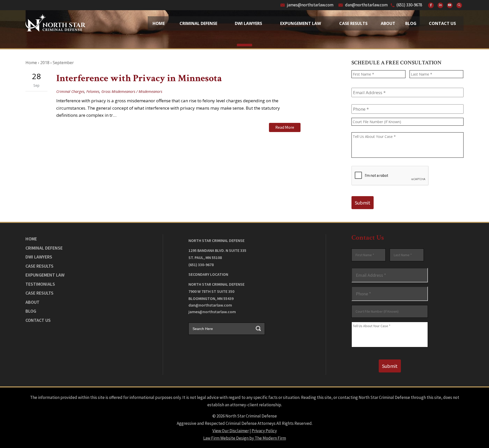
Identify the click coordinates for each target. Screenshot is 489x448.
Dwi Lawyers (248, 23)
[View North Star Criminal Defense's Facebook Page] (431, 5)
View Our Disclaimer (230, 430)
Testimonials (40, 284)
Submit (362, 202)
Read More (284, 127)
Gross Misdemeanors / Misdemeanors (131, 91)
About (388, 23)
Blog (410, 23)
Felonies (92, 91)
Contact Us (442, 23)
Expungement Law (300, 23)
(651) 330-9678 (409, 5)
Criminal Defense (198, 23)
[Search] (459, 5)
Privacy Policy (264, 430)
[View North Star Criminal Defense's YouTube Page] (450, 5)
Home (159, 23)
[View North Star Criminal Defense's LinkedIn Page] (440, 5)
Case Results (353, 23)
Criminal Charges (70, 91)
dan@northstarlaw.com (366, 5)
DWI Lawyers (38, 257)
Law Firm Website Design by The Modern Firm (244, 438)
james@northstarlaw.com (310, 5)
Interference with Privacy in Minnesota (139, 78)
